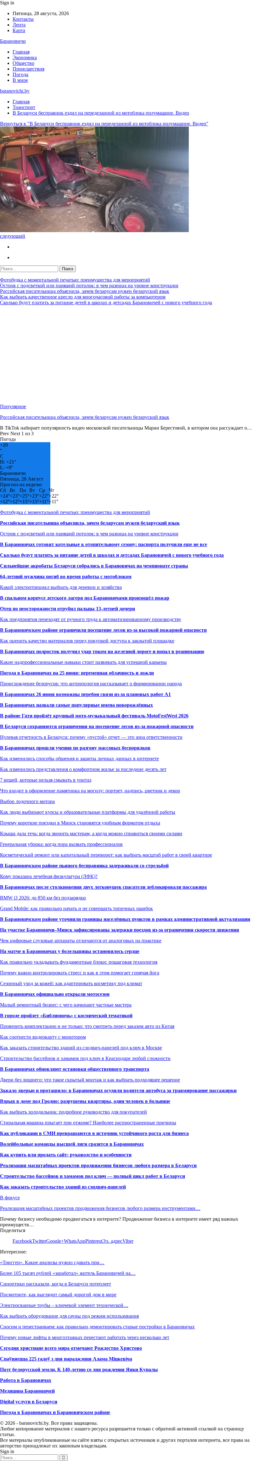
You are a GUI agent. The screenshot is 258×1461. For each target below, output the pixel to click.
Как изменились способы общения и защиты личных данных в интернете (79, 758)
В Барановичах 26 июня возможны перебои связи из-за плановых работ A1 (85, 694)
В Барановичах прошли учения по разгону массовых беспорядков (75, 747)
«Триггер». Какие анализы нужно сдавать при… (52, 1262)
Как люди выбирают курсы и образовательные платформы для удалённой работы (87, 812)
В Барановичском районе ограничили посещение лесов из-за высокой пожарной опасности (103, 630)
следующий (12, 236)
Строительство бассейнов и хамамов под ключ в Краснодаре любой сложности (85, 1058)
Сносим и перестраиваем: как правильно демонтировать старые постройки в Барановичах (97, 1326)
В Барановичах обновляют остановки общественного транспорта (74, 1069)
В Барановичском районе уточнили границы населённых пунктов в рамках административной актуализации (125, 919)
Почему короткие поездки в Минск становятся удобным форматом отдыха (80, 822)
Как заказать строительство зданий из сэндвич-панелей (63, 1187)
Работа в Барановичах (25, 1380)
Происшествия (28, 68)
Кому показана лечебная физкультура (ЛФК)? (49, 876)
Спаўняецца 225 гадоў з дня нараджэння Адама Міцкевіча (66, 1358)
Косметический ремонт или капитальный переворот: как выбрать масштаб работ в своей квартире (106, 855)
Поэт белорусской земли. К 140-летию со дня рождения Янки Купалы (79, 1369)
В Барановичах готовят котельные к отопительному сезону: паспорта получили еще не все (103, 544)
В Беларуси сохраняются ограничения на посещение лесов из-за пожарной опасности (97, 726)
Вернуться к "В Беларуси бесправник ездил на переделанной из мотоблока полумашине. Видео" (104, 123)
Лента (19, 24)
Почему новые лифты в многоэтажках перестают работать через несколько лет (84, 1337)
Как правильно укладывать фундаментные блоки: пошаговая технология (78, 962)
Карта (19, 30)
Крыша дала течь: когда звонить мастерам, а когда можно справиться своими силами (91, 833)
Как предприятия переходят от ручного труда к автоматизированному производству (90, 619)
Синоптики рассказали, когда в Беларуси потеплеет (55, 1284)
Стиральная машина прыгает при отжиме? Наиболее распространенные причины (88, 1122)
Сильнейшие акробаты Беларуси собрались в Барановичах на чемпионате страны (94, 565)
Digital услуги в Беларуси (28, 1401)
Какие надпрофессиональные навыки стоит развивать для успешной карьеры (83, 662)
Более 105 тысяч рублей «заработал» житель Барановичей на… (68, 1273)
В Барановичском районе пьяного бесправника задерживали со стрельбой (84, 865)
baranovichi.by (15, 91)
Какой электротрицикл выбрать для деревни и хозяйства (61, 587)
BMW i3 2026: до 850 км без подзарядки (43, 897)
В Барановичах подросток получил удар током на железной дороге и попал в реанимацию (102, 651)
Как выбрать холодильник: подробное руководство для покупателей (73, 1112)
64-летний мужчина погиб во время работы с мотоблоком (66, 576)
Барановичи (13, 41)
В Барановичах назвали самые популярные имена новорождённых (76, 705)
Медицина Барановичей (27, 1391)
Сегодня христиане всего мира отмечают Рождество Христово (71, 1348)
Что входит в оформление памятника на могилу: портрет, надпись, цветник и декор (90, 790)
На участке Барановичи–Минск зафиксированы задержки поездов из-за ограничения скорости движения (119, 930)
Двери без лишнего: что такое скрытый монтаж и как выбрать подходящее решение (90, 1079)
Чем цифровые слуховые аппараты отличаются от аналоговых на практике (80, 940)
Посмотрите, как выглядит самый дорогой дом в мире (58, 1294)
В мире (20, 80)
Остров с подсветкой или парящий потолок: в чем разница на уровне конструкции (89, 285)
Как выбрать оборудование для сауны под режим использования (69, 1316)
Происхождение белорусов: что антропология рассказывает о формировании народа (91, 683)
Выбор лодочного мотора (27, 801)
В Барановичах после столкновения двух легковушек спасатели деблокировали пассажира (103, 887)
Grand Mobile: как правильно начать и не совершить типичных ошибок (76, 908)
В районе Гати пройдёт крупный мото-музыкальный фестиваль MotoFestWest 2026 (94, 715)
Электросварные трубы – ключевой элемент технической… (64, 1305)
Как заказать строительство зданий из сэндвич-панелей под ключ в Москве (81, 1047)
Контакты (23, 19)
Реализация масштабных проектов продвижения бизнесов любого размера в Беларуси (98, 1165)
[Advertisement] (129, 355)
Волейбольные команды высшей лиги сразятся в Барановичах (72, 1144)
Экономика (25, 57)
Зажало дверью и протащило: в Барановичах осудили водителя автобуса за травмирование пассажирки (118, 1090)
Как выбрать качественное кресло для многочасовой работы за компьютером (82, 297)
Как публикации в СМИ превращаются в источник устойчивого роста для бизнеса (94, 1133)
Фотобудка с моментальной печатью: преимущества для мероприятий (75, 279)
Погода (20, 74)
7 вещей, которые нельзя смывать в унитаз (45, 780)
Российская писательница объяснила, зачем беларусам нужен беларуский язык (84, 291)
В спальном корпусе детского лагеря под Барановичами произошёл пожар (84, 598)
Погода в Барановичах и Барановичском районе (55, 1412)
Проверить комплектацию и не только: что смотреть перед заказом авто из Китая (87, 1026)
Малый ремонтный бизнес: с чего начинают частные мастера (66, 1004)
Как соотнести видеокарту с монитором (43, 1037)
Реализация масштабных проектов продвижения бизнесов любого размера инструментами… (100, 1208)
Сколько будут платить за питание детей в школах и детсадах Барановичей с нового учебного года (106, 302)
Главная (21, 51)
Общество (23, 63)
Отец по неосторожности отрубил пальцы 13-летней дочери (67, 608)
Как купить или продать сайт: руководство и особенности (66, 1154)
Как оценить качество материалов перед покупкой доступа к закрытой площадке (87, 640)
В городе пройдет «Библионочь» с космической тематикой (66, 1015)
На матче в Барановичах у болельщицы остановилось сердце (69, 951)
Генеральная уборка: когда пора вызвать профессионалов (61, 844)
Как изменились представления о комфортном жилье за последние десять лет (83, 769)
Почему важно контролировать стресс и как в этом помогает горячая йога (79, 972)
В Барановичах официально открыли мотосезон (54, 994)
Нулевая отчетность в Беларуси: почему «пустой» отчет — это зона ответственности (91, 737)
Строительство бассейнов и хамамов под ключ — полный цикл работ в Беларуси (92, 1176)
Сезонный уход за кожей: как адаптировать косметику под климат (71, 983)
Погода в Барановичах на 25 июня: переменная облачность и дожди (77, 673)
